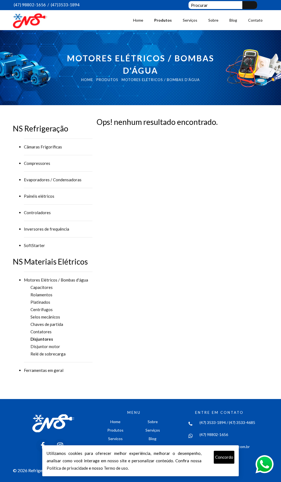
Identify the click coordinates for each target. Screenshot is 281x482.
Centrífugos (41, 309)
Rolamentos (41, 294)
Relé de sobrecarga (48, 353)
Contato (255, 20)
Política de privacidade (67, 468)
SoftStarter (34, 245)
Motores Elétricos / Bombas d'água (56, 279)
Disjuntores (41, 339)
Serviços (190, 20)
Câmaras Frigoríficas (43, 146)
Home (138, 20)
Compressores (37, 163)
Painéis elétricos (39, 196)
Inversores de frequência (46, 228)
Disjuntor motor (45, 346)
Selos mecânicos (45, 316)
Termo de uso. (116, 468)
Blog (233, 20)
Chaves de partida (46, 324)
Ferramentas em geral (43, 370)
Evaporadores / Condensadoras (53, 179)
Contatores (41, 331)
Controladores (37, 212)
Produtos (163, 20)
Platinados (40, 302)
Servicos (115, 439)
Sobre (213, 20)
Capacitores (41, 287)
